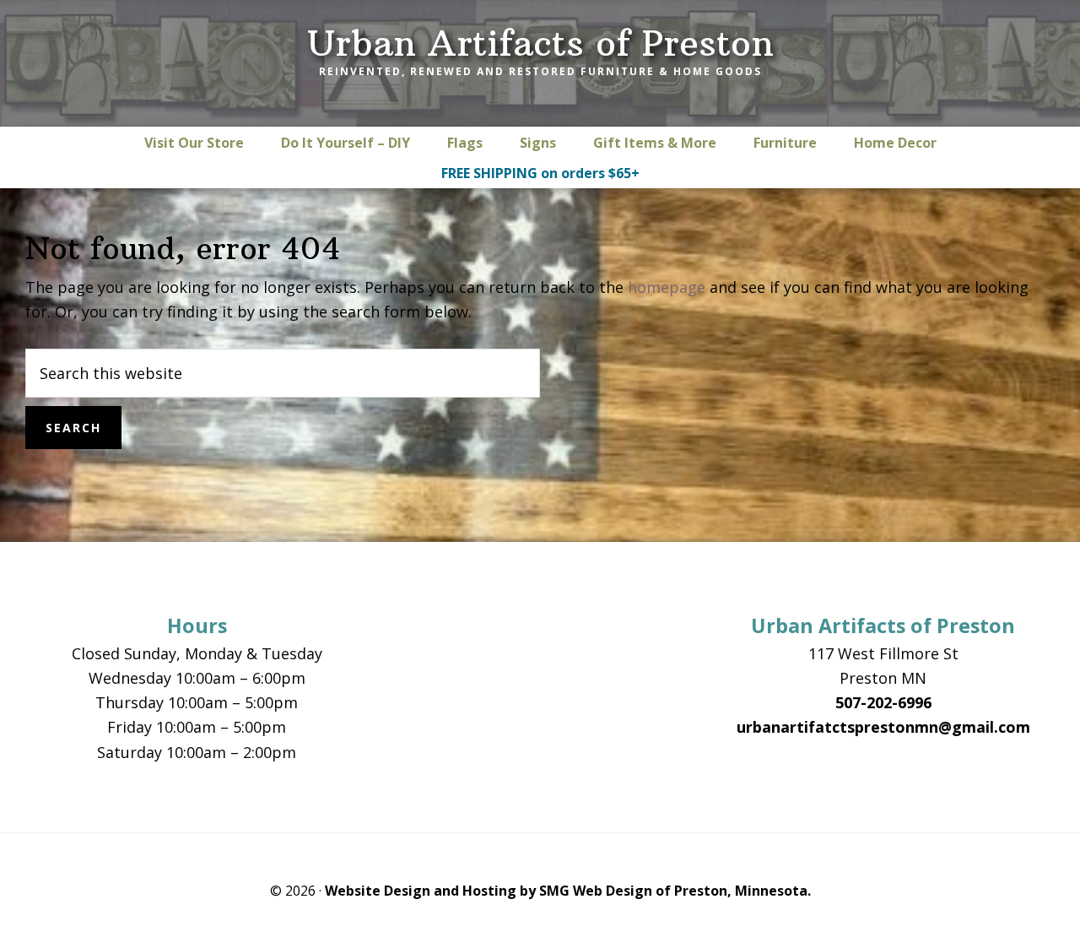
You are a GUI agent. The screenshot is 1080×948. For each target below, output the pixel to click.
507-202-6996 (883, 702)
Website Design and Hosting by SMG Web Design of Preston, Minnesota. (568, 890)
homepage (666, 287)
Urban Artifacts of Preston (540, 43)
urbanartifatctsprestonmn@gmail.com (883, 727)
